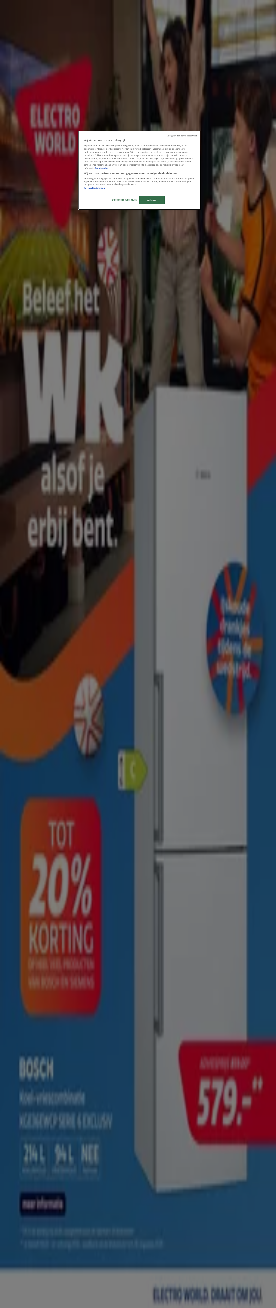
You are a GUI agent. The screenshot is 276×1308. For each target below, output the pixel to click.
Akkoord (152, 199)
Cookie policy (101, 168)
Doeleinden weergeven (124, 199)
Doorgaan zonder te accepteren (182, 135)
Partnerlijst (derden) (95, 187)
